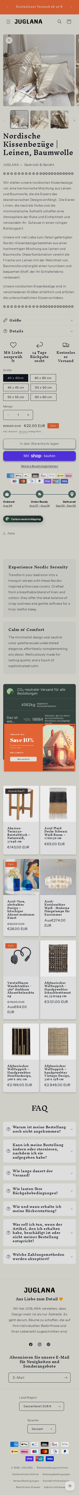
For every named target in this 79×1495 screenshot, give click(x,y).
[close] (72, 726)
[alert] (39, 747)
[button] (72, 726)
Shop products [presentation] (23, 759)
